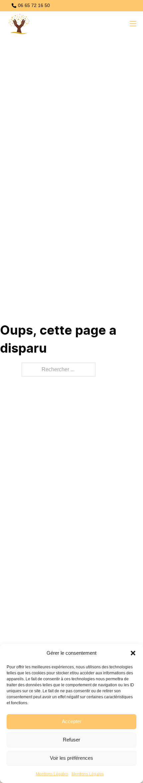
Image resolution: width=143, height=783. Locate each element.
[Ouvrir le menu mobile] (133, 23)
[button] (133, 653)
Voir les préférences (71, 758)
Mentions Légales (52, 774)
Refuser (71, 739)
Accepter (71, 721)
